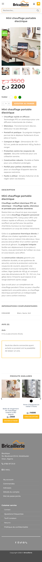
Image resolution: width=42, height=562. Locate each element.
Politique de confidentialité (16, 527)
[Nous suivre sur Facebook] (16, 543)
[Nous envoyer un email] (23, 543)
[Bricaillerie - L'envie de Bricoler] (21, 4)
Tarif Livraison (10, 518)
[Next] (37, 46)
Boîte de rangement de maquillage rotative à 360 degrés (11, 411)
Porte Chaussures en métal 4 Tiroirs (31, 405)
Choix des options (31, 416)
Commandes (9, 484)
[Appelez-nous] (26, 543)
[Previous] (5, 46)
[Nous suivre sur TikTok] (21, 543)
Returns (7, 523)
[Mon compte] (34, 3)
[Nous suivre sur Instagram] (18, 543)
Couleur (4, 97)
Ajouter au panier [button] (11, 421)
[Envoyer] (38, 10)
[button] (3, 3)
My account (8, 480)
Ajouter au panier (24, 104)
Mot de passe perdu (12, 496)
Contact (7, 510)
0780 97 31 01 (9, 464)
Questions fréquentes (13, 514)
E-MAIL (6, 470)
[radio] (11, 97)
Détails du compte (11, 492)
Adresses (7, 488)
